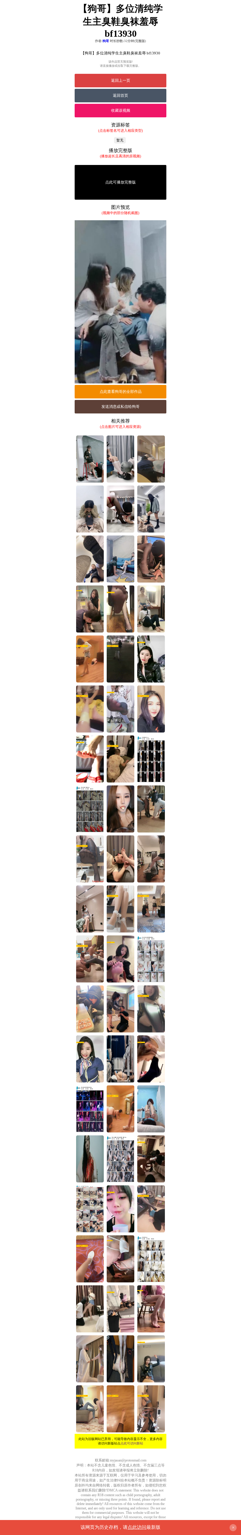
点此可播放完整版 (120, 182)
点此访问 (137, 1527)
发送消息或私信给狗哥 (120, 406)
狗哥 (106, 41)
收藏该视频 (120, 110)
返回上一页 (120, 80)
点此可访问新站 (131, 1443)
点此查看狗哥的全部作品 (121, 391)
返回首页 (120, 95)
